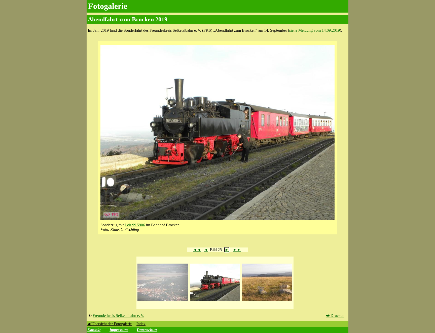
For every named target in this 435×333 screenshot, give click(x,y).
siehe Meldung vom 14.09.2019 (314, 30)
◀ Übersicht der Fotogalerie (109, 324)
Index (141, 324)
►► (237, 249)
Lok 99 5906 (135, 225)
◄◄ (197, 249)
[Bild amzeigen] (162, 301)
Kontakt (93, 330)
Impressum (119, 330)
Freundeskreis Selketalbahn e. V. (118, 315)
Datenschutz (147, 330)
